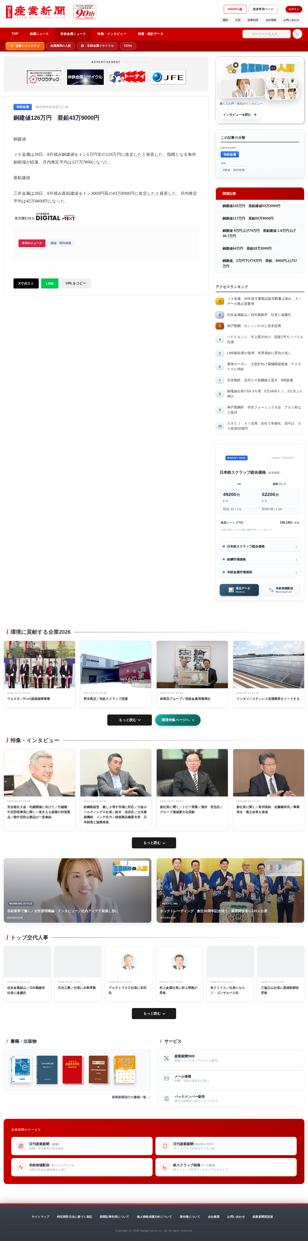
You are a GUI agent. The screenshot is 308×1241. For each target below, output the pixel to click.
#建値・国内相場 (234, 170)
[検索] (297, 34)
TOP (15, 34)
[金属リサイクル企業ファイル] (21, 1070)
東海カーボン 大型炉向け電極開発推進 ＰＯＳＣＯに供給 (264, 366)
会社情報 (271, 20)
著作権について (190, 1216)
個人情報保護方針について (154, 1216)
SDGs (128, 45)
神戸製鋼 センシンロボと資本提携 (254, 326)
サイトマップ (40, 1216)
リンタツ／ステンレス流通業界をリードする (268, 699)
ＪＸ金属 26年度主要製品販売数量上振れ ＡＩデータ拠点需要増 (264, 301)
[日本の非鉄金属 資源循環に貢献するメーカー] (47, 1070)
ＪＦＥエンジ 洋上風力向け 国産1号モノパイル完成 (265, 339)
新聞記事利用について (114, 1216)
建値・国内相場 (61, 243)
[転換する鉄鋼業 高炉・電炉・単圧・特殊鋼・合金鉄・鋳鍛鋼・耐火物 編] (99, 1070)
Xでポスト (26, 283)
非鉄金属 (230, 154)
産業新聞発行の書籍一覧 (129, 1097)
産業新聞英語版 (262, 1216)
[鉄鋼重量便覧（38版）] (73, 1070)
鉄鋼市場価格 (236, 559)
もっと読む (127, 720)
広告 (238, 20)
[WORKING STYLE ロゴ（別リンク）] (130, 868)
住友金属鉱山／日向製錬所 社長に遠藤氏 (259, 315)
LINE (50, 283)
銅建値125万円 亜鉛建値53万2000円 (251, 206)
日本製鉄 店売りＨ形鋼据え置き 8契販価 (260, 380)
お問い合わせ (291, 20)
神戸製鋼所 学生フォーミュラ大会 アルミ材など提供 (264, 409)
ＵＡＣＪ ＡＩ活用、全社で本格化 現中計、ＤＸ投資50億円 (264, 425)
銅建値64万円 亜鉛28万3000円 (247, 248)
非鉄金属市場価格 (239, 572)
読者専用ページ (263, 9)
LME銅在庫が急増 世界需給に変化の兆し (259, 353)
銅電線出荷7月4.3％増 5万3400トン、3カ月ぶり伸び (265, 393)
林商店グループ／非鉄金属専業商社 (185, 699)
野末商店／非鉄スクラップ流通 (106, 699)
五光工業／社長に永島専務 (77, 988)
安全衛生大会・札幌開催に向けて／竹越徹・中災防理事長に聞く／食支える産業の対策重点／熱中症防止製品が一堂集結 (39, 812)
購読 (225, 20)
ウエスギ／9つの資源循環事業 (28, 699)
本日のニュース (32, 243)
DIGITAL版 (235, 9)
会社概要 (214, 1216)
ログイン (294, 9)
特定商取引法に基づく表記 (74, 1216)
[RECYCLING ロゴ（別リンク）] (283, 868)
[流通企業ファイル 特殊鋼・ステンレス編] (124, 1070)
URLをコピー (76, 283)
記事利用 (253, 20)
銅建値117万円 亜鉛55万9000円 (248, 218)
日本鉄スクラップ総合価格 (246, 546)
